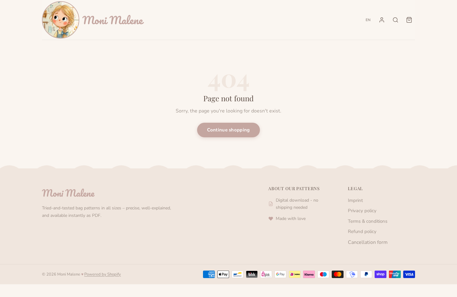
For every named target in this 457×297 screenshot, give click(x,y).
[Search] (395, 20)
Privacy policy (362, 211)
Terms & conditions (367, 221)
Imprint (355, 200)
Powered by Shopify (102, 274)
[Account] (382, 20)
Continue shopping (228, 130)
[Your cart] (409, 20)
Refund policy (362, 231)
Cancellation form (368, 242)
